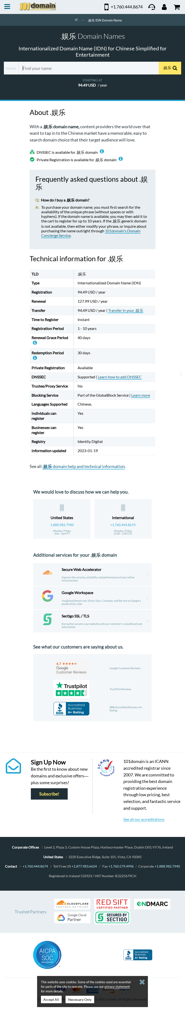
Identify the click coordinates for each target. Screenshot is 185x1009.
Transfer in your (125, 310)
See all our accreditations (144, 819)
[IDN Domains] (83, 20)
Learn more (140, 395)
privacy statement (117, 987)
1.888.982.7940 (62, 525)
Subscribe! (49, 793)
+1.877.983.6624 (84, 866)
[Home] (76, 20)
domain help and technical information (83, 466)
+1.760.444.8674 (123, 525)
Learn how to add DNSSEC (120, 376)
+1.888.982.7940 (167, 866)
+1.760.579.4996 (121, 866)
